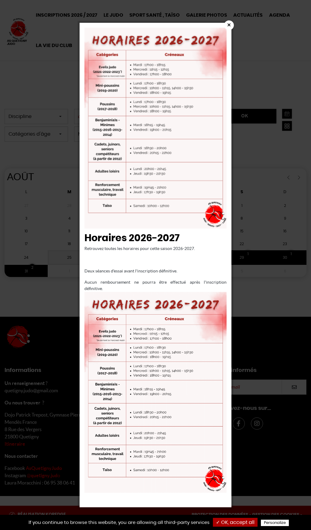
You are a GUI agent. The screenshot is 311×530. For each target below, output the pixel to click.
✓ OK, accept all (235, 522)
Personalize (275, 523)
